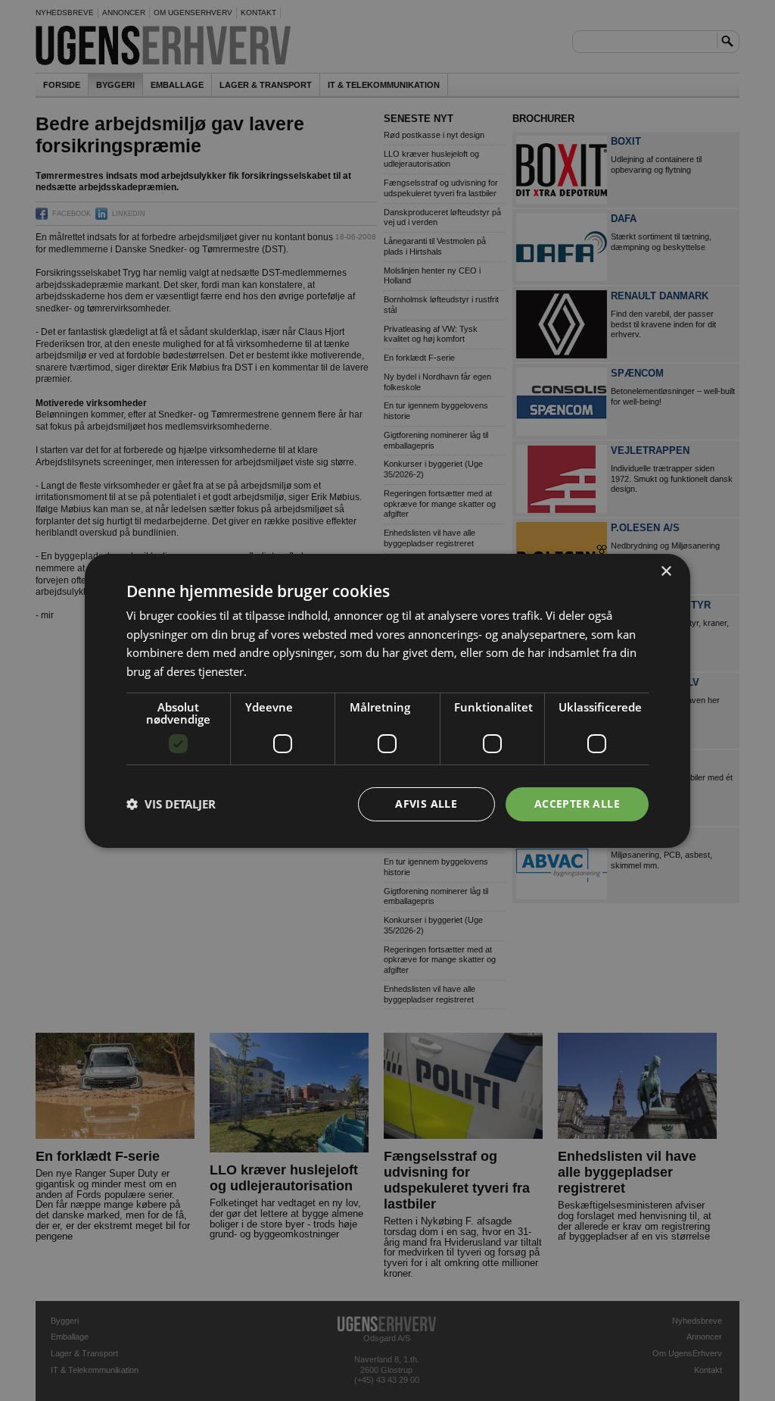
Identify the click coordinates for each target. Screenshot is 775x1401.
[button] (171, 804)
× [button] (665, 571)
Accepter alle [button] (577, 803)
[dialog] (387, 700)
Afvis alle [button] (426, 803)
